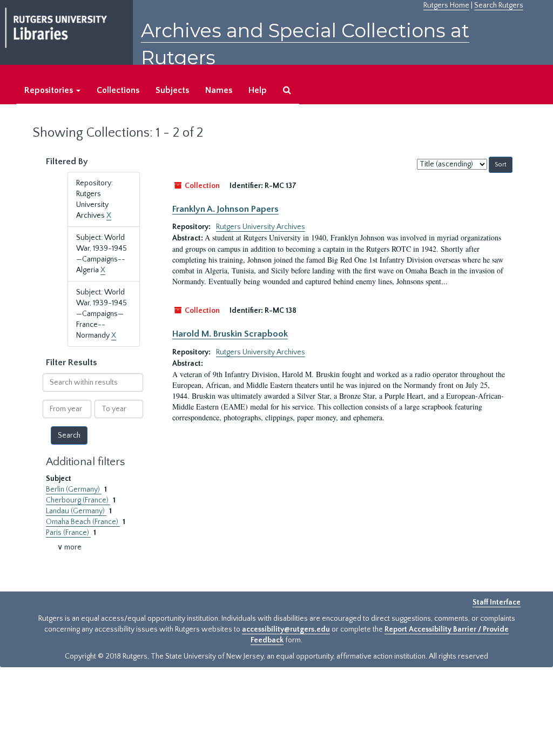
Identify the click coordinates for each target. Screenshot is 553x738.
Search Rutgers (498, 5)
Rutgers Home (446, 5)
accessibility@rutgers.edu (286, 629)
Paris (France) (68, 532)
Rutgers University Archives (260, 227)
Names (218, 90)
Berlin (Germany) (74, 489)
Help (257, 90)
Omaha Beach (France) (83, 522)
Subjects (172, 90)
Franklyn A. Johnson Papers (225, 209)
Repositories (49, 90)
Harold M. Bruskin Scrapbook (230, 334)
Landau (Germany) (76, 511)
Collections (118, 90)
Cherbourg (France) (78, 500)
